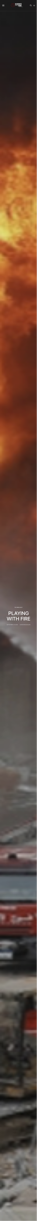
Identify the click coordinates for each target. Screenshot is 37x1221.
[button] (34, 5)
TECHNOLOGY (18, 607)
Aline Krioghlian (25, 624)
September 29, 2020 (12, 624)
